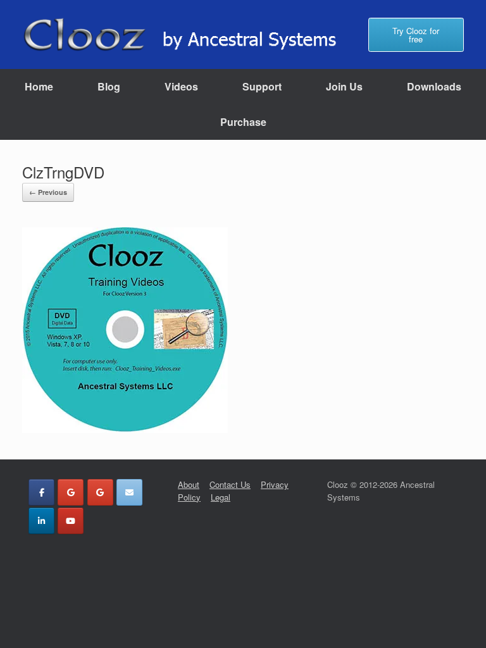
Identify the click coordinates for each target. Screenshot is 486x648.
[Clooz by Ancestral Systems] (187, 34)
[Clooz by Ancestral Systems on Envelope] (129, 492)
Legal (220, 497)
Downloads (434, 86)
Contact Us (230, 484)
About (188, 484)
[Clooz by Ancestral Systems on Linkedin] (41, 521)
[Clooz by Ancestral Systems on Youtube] (71, 521)
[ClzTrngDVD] (125, 428)
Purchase (243, 122)
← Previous (48, 192)
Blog (108, 86)
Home (39, 86)
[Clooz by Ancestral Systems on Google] (71, 492)
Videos (181, 86)
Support (262, 86)
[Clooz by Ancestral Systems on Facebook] (41, 492)
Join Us (344, 86)
